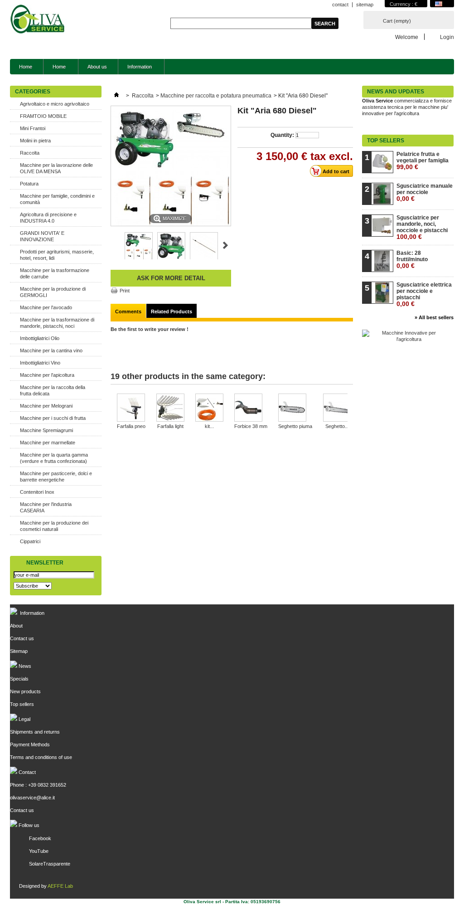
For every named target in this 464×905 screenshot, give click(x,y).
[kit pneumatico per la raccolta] (209, 408)
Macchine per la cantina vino (51, 350)
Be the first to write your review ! (149, 329)
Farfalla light (170, 426)
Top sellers (385, 140)
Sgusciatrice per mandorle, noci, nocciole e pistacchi (422, 227)
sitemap (364, 4)
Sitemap (19, 651)
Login (447, 37)
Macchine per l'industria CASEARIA (46, 507)
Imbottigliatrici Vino (40, 362)
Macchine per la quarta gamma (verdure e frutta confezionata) (54, 458)
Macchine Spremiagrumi (46, 430)
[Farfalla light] (170, 408)
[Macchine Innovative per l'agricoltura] (405, 339)
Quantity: (282, 135)
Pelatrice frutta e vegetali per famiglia (422, 160)
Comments (128, 311)
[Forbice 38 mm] (250, 408)
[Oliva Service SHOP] (38, 20)
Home (25, 66)
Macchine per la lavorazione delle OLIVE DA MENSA (56, 168)
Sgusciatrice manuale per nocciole (424, 192)
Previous (114, 245)
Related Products (171, 311)
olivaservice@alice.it (32, 797)
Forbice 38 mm (250, 426)
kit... (209, 426)
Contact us (22, 638)
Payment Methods (30, 744)
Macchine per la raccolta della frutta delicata (52, 390)
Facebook (40, 838)
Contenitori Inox (37, 492)
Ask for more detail (171, 278)
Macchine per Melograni (46, 406)
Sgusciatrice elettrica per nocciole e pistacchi (424, 294)
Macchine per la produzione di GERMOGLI (53, 292)
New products (25, 691)
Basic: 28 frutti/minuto (412, 259)
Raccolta (29, 153)
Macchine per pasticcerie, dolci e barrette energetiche (56, 476)
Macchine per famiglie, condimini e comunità (57, 199)
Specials (19, 678)
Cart (397, 21)
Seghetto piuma (295, 426)
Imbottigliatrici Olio (39, 338)
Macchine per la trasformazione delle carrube (54, 273)
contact (340, 4)
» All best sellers (434, 317)
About (16, 625)
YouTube (38, 851)
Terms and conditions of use (41, 757)
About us (97, 66)
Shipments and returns (35, 732)
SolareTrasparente (49, 863)
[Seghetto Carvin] (337, 408)
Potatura (29, 183)
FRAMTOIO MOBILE (43, 116)
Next (225, 245)
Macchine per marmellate (47, 442)
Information (135, 69)
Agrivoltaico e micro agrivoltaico (54, 104)
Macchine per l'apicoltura (47, 375)
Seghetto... (337, 426)
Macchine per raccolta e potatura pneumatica (215, 95)
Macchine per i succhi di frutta (53, 418)
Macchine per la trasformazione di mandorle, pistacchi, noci (57, 323)
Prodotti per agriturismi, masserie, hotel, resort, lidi (57, 255)
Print (125, 290)
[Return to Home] (116, 95)
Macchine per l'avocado (46, 307)
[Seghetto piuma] (295, 408)
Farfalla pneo (131, 426)
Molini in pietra (35, 140)
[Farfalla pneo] (131, 408)
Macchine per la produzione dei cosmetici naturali (54, 526)
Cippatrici (30, 541)
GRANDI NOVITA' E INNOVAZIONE (42, 236)
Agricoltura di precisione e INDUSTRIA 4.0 (48, 218)
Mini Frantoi (32, 128)
